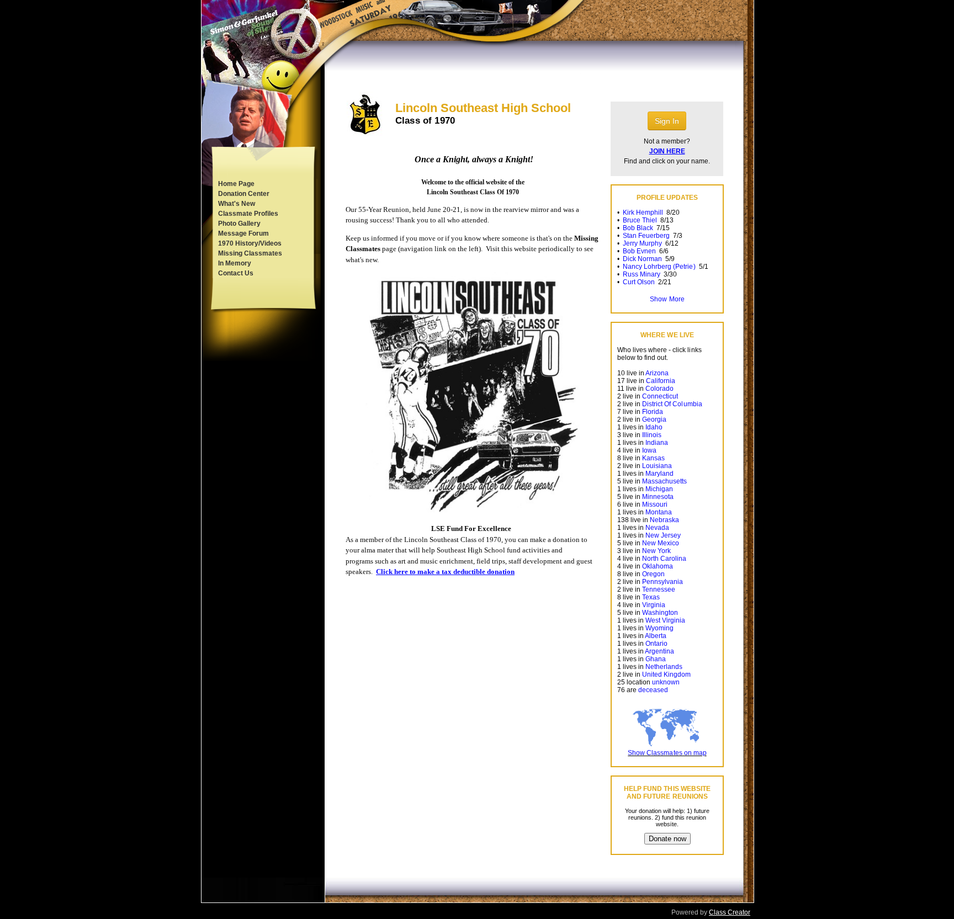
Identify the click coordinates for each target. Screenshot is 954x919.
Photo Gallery (239, 223)
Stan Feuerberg (646, 236)
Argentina (659, 651)
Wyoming (659, 628)
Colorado (659, 388)
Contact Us (235, 273)
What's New (236, 204)
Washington (660, 613)
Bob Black (638, 228)
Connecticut (660, 396)
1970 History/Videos (250, 243)
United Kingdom (666, 674)
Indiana (656, 443)
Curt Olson (639, 282)
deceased (653, 690)
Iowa (649, 450)
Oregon (653, 574)
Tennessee (658, 589)
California (660, 381)
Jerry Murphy (642, 243)
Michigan (659, 489)
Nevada (657, 528)
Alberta (655, 636)
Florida (652, 412)
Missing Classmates (250, 253)
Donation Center (243, 194)
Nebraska (664, 520)
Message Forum (243, 233)
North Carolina (664, 558)
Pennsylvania (662, 582)
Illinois (651, 435)
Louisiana (657, 466)
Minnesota (658, 497)
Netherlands (663, 667)
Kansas (653, 458)
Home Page (236, 184)
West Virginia (665, 620)
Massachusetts (664, 481)
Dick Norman (642, 259)
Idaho (653, 427)
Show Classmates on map (667, 753)
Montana (658, 512)
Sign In (667, 120)
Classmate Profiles (248, 213)
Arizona (657, 373)
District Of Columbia (672, 404)
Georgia (654, 419)
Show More (667, 299)
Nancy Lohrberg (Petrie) (659, 266)
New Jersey (663, 535)
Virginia (653, 605)
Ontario (656, 643)
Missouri (654, 504)
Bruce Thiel (640, 220)
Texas (651, 597)
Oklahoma (657, 566)
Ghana (655, 659)
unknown (666, 682)
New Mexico (660, 543)
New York (656, 551)
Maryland (659, 473)
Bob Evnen (639, 251)
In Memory (234, 263)
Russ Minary (641, 274)
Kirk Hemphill (643, 212)
